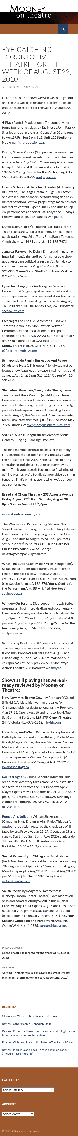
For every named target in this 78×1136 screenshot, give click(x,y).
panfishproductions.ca (28, 142)
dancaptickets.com (52, 925)
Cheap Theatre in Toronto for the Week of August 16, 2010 (36, 952)
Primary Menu (73, 29)
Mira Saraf (31, 86)
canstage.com (48, 846)
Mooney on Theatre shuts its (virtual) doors (29, 1016)
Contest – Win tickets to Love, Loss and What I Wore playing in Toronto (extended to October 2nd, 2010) (36, 972)
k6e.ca (22, 276)
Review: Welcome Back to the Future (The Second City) (37, 1042)
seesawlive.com (13, 311)
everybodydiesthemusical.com (48, 425)
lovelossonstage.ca (15, 767)
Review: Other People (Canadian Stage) (27, 1023)
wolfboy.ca (53, 668)
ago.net (57, 217)
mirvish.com (52, 722)
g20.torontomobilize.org (19, 350)
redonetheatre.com (16, 881)
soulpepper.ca (46, 177)
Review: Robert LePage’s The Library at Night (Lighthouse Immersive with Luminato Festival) (38, 1033)
